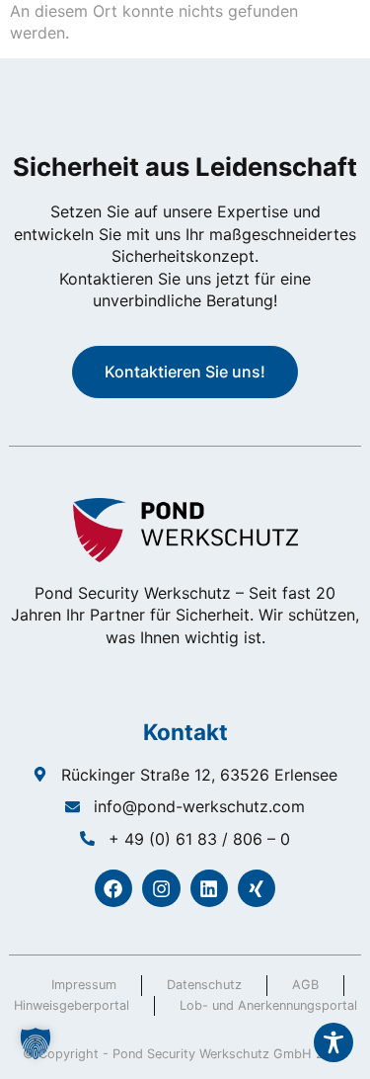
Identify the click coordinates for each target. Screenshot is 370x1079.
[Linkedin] (209, 888)
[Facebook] (113, 888)
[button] (35, 1043)
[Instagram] (161, 888)
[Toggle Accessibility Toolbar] (333, 1042)
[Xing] (256, 888)
